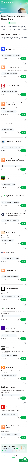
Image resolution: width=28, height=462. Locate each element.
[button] (25, 459)
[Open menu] (2, 2)
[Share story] (26, 460)
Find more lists (8, 456)
